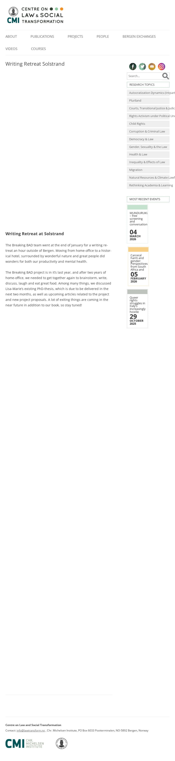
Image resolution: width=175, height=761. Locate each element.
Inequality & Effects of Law (147, 162)
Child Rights (137, 124)
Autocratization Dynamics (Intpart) (149, 93)
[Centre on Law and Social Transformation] (35, 23)
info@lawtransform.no (31, 730)
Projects (75, 36)
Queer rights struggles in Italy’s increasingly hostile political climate (138, 307)
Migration (135, 170)
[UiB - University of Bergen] (67, 748)
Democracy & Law (141, 139)
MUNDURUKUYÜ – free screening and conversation (141, 218)
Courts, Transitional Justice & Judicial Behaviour (149, 108)
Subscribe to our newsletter (152, 66)
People (103, 36)
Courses (38, 48)
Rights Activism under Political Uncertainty (149, 116)
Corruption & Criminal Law (147, 131)
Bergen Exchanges (139, 36)
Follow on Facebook (132, 66)
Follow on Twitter (142, 66)
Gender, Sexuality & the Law (148, 147)
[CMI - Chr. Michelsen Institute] (30, 748)
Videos (11, 48)
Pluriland (135, 100)
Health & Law (138, 154)
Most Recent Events (144, 199)
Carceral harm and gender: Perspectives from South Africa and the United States (139, 265)
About (11, 36)
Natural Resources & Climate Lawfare (149, 178)
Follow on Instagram (161, 66)
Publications (42, 36)
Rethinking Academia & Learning (149, 185)
